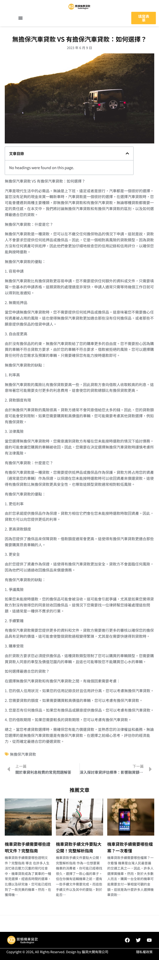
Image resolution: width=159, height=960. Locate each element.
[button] (20, 18)
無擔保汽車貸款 (23, 754)
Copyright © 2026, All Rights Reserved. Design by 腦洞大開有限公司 (57, 951)
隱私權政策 (144, 951)
